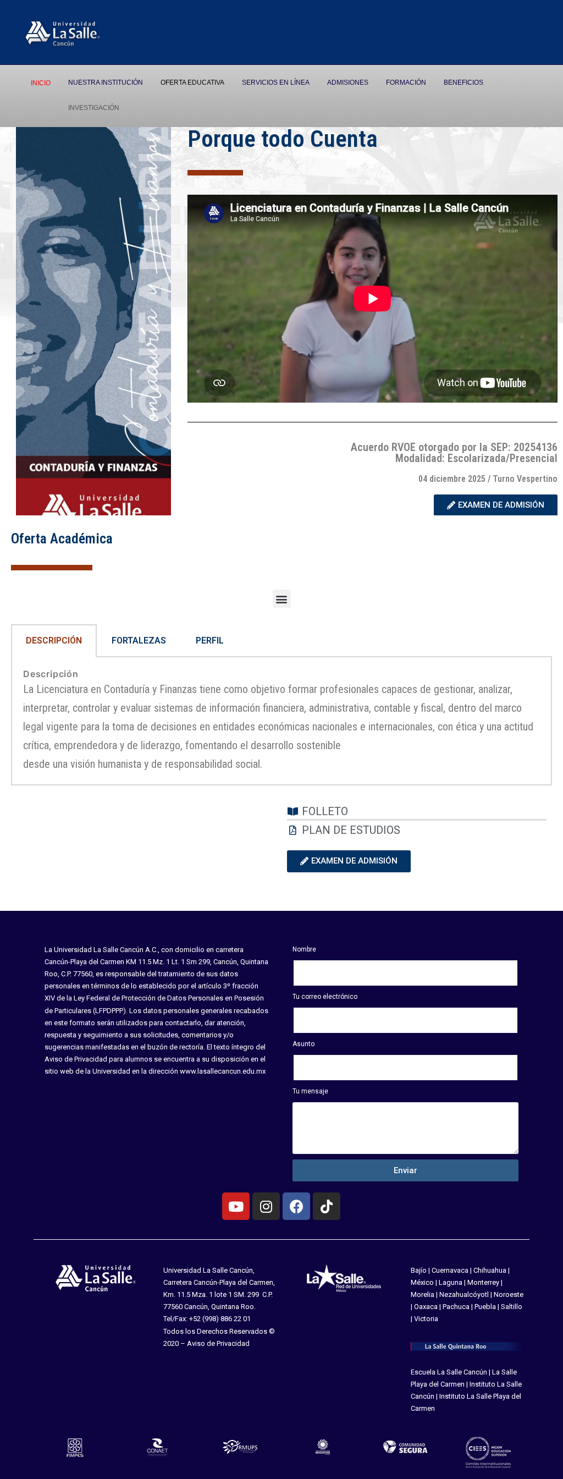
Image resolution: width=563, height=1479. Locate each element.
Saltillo (511, 1306)
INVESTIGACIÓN (93, 108)
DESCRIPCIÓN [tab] (54, 640)
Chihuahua (489, 1270)
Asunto (303, 1044)
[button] (282, 599)
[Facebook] (296, 1206)
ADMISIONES (347, 82)
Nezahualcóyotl (464, 1294)
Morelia (422, 1294)
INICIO (41, 83)
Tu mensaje (310, 1091)
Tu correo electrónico (324, 996)
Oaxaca (426, 1306)
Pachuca (456, 1306)
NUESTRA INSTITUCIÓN (105, 82)
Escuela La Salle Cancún (449, 1372)
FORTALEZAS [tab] (139, 640)
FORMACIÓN (406, 82)
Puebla (485, 1306)
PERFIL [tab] (210, 640)
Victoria (426, 1319)
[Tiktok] (326, 1206)
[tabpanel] (281, 721)
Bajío (419, 1270)
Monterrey (483, 1282)
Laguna (450, 1282)
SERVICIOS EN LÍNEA (276, 82)
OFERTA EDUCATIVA (192, 82)
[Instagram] (266, 1206)
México (422, 1282)
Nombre (304, 949)
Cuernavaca (450, 1270)
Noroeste (508, 1294)
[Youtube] (236, 1206)
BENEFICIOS (463, 82)
